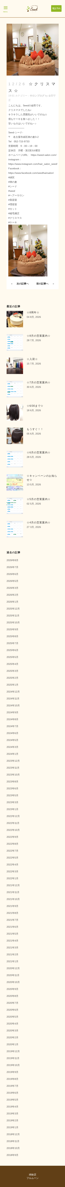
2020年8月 (12, 996)
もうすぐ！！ (35, 429)
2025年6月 (12, 650)
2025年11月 (13, 615)
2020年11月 (13, 975)
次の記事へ (23, 283)
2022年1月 (12, 878)
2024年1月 (12, 753)
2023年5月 (12, 795)
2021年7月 (12, 919)
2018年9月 (12, 1155)
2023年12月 (13, 760)
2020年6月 (12, 1009)
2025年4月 (12, 664)
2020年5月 (12, 1016)
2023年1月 (12, 809)
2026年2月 (12, 594)
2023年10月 (13, 774)
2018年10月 (13, 1148)
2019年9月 (12, 1072)
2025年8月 (12, 636)
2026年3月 (12, 587)
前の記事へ (42, 283)
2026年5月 (12, 581)
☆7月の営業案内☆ (38, 382)
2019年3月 (12, 1113)
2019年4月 (12, 1106)
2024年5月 (12, 740)
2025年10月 (13, 622)
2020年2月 (12, 1037)
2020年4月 (12, 1023)
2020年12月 (13, 968)
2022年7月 (12, 850)
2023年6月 (12, 788)
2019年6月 (12, 1092)
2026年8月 (12, 560)
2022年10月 (13, 830)
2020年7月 (12, 1002)
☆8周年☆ (33, 312)
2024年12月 (13, 691)
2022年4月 (12, 864)
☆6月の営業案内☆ (38, 452)
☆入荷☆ (32, 359)
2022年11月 (13, 823)
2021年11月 (13, 892)
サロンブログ (37, 95)
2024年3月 (12, 747)
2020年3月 (12, 1030)
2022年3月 (12, 871)
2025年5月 (12, 657)
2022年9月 (12, 836)
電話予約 (56, 8)
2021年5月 (12, 933)
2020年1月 (12, 1044)
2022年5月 (12, 857)
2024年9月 (12, 712)
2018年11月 (13, 1141)
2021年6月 (12, 926)
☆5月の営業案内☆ (38, 499)
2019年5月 (12, 1099)
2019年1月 (12, 1127)
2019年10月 (13, 1065)
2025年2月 (12, 677)
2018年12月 (13, 1134)
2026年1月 (12, 601)
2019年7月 (12, 1085)
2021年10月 (13, 899)
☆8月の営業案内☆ (38, 335)
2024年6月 (12, 733)
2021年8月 (12, 913)
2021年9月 (12, 906)
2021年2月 (12, 954)
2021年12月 (13, 885)
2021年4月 (12, 940)
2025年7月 (12, 643)
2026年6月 (12, 574)
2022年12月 (13, 816)
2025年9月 (12, 629)
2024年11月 (13, 698)
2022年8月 (12, 843)
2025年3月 (12, 670)
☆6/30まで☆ (35, 405)
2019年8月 (12, 1079)
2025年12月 (13, 608)
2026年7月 (12, 567)
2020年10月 (13, 982)
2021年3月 (12, 947)
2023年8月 (12, 781)
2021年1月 (12, 961)
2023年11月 (13, 767)
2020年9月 (12, 989)
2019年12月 (13, 1051)
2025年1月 (12, 684)
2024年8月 (12, 719)
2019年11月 (13, 1058)
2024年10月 (13, 705)
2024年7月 (12, 726)
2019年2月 (12, 1120)
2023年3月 (12, 802)
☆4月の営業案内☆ (38, 522)
